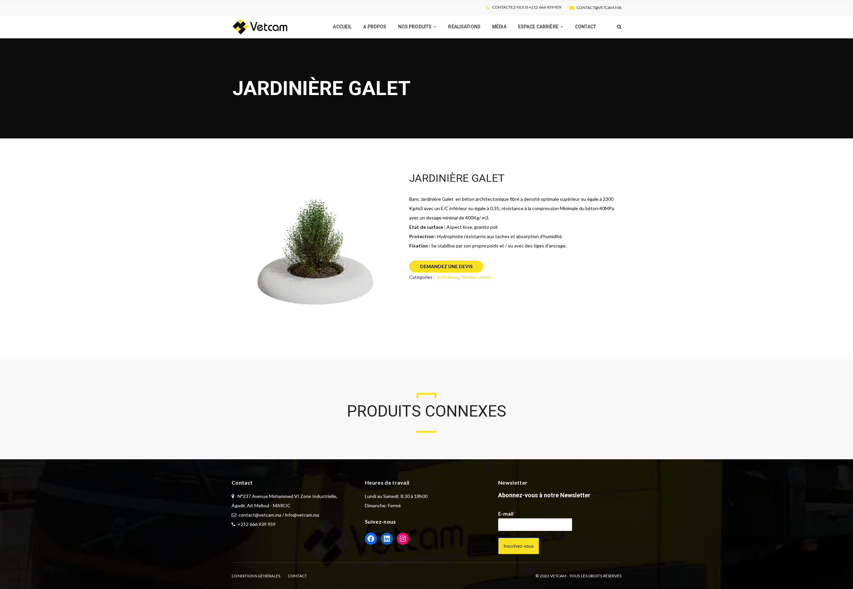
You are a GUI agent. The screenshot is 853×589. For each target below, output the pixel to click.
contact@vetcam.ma (598, 7)
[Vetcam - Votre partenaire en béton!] (261, 26)
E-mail (507, 513)
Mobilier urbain (475, 277)
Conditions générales (256, 575)
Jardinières (447, 277)
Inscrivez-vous (518, 546)
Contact (297, 575)
